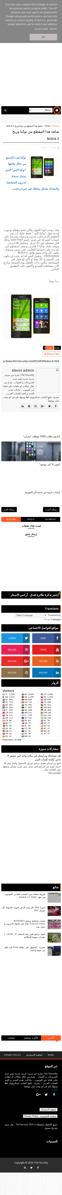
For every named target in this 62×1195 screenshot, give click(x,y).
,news (54, 147)
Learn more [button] (41, 28)
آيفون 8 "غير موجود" (49, 464)
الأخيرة (51, 1038)
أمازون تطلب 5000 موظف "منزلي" (41, 436)
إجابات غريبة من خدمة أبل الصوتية (42, 492)
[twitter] (46, 1094)
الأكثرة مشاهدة (31, 1038)
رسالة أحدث (51, 509)
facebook (50, 519)
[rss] (24, 1167)
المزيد (55, 1089)
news (48, 125)
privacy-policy (12, 1055)
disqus (30, 519)
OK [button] (43, 37)
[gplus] (38, 1094)
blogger (11, 519)
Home (56, 125)
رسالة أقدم (9, 509)
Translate (56, 619)
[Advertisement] (31, 70)
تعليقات (11, 1038)
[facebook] (54, 1094)
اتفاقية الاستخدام (34, 1055)
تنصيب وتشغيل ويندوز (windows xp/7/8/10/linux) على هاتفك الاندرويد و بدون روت (24, 924)
